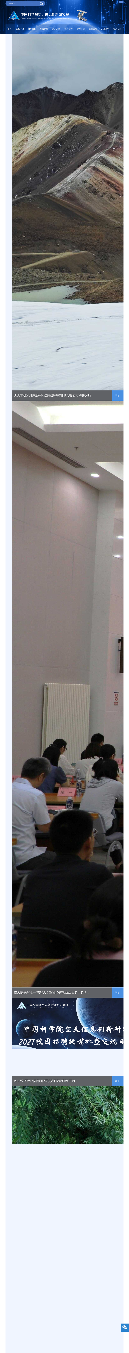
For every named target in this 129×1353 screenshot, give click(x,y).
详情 (117, 395)
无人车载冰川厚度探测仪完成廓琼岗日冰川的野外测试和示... (54, 395)
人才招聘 (105, 29)
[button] (44, 30)
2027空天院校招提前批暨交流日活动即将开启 (44, 1081)
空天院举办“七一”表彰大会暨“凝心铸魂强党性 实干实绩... (51, 992)
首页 (10, 29)
